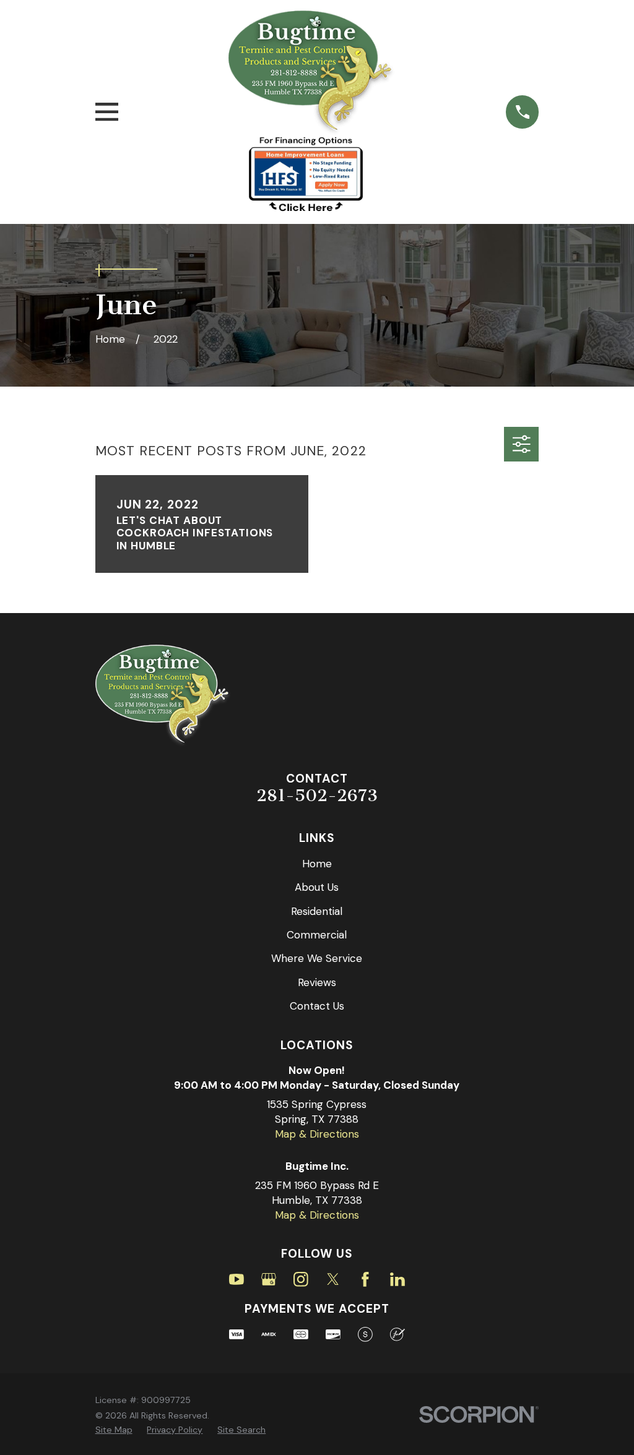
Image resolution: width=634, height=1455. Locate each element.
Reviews (317, 982)
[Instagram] (300, 1279)
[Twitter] (333, 1279)
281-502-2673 (317, 795)
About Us (317, 887)
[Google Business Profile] (268, 1279)
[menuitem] (113, 1430)
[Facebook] (365, 1279)
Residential (316, 911)
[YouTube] (236, 1279)
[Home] (312, 73)
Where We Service (316, 958)
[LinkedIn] (397, 1279)
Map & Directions (317, 1134)
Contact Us (317, 1006)
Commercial (317, 935)
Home (317, 863)
